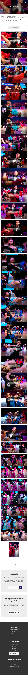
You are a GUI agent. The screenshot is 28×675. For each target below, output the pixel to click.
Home (2, 16)
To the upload (14, 612)
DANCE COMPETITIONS (14, 636)
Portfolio (14, 662)
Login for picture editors (14, 666)
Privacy (14, 648)
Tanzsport (8, 16)
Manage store (14, 664)
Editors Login (14, 631)
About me (14, 633)
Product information (14, 629)
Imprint (14, 646)
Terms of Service (14, 644)
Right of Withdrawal (14, 653)
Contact (14, 650)
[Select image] (3, 46)
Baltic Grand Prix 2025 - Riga (12, 17)
